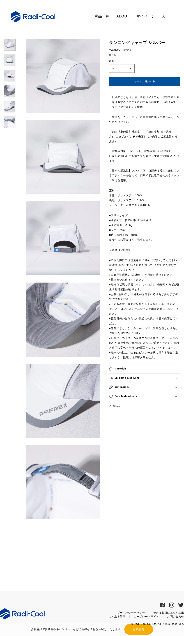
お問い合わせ (175, 616)
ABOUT (122, 16)
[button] (144, 368)
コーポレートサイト (146, 616)
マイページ (145, 16)
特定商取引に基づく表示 (168, 612)
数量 (111, 61)
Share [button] (117, 406)
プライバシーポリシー (131, 612)
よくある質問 (117, 616)
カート (167, 16)
